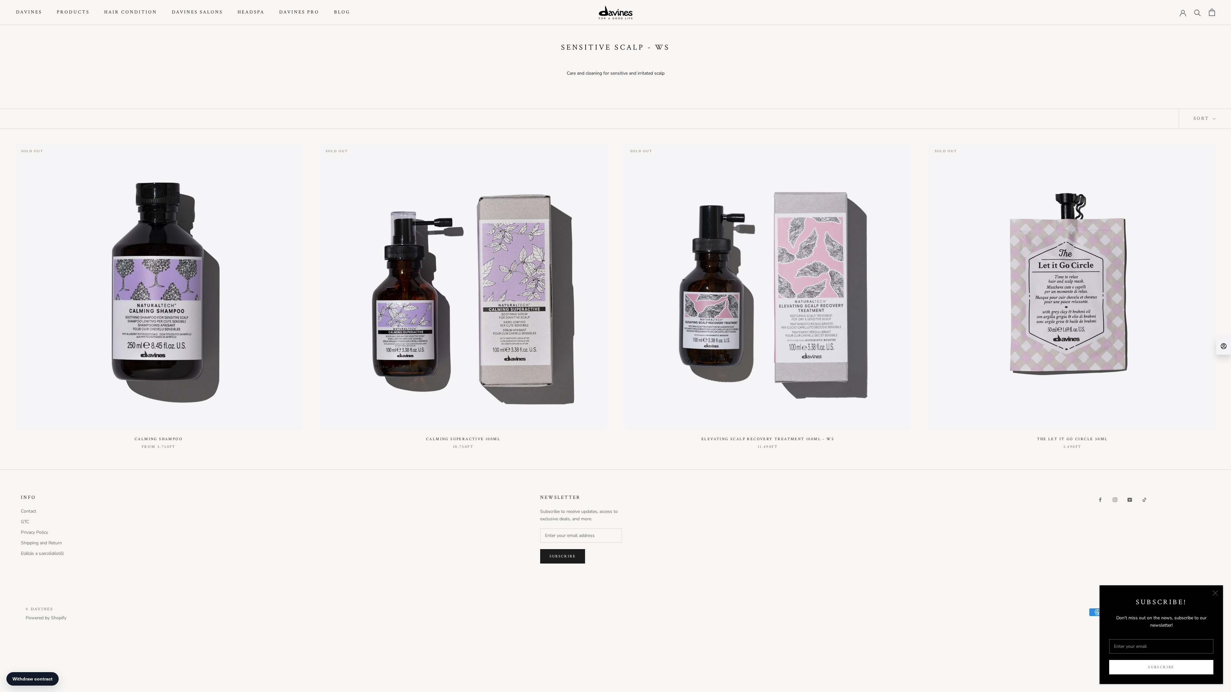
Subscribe (1161, 667)
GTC (25, 522)
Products (73, 12)
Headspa (251, 12)
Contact (28, 511)
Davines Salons (197, 12)
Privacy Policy (34, 532)
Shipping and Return (41, 543)
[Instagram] (1115, 499)
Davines (29, 12)
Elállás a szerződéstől (42, 553)
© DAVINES (39, 609)
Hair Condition (130, 12)
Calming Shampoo (159, 439)
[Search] (1197, 12)
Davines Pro (299, 12)
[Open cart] (1212, 12)
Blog (342, 12)
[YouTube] (1129, 499)
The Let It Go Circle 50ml (1072, 439)
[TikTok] (1144, 499)
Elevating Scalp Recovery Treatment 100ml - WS (767, 439)
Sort (1202, 118)
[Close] (1215, 593)
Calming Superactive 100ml (463, 439)
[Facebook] (1100, 499)
